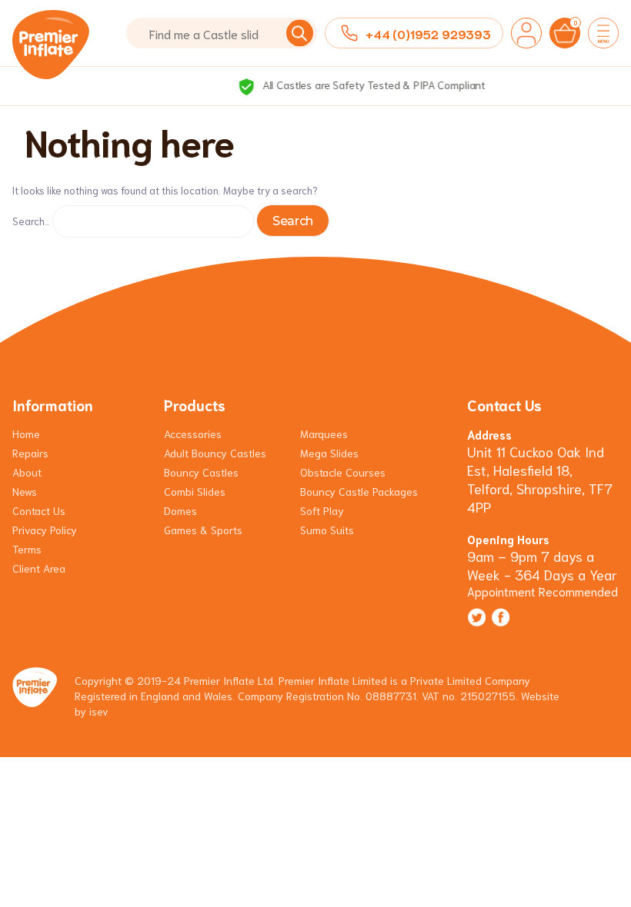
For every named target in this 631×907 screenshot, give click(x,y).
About (27, 472)
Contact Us (38, 510)
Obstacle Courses (343, 472)
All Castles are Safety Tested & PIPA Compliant (326, 84)
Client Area (38, 568)
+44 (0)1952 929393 (428, 33)
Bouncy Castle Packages (359, 491)
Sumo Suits (327, 530)
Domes (180, 510)
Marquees (324, 433)
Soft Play (322, 510)
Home (26, 433)
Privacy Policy (44, 530)
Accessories (193, 433)
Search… (31, 221)
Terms (27, 549)
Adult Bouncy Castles (215, 453)
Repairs (30, 453)
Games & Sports (203, 530)
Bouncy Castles (201, 472)
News (24, 491)
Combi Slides (194, 491)
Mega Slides (329, 453)
